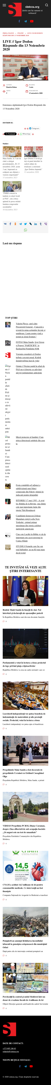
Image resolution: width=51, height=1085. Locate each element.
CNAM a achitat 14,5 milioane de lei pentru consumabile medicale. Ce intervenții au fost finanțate (23, 888)
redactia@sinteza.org (11, 1051)
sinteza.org (32, 6)
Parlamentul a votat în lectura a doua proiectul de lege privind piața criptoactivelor (24, 664)
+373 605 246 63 (9, 1048)
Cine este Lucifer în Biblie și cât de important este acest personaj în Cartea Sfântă (31, 537)
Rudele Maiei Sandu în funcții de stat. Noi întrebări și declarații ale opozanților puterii (23, 611)
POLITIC (10, 75)
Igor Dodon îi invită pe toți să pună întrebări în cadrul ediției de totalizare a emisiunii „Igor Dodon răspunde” (33, 164)
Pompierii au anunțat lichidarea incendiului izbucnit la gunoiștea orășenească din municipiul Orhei (25, 944)
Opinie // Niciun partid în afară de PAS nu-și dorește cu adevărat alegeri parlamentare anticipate (30, 369)
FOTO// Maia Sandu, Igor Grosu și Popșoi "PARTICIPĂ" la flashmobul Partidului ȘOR (30, 345)
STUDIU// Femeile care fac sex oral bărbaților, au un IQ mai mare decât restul (30, 549)
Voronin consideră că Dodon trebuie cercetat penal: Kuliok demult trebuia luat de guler (28, 357)
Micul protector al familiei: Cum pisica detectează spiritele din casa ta (30, 440)
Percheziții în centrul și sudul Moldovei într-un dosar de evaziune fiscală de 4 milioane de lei (24, 998)
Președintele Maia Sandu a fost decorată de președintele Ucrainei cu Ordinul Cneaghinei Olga (23, 773)
